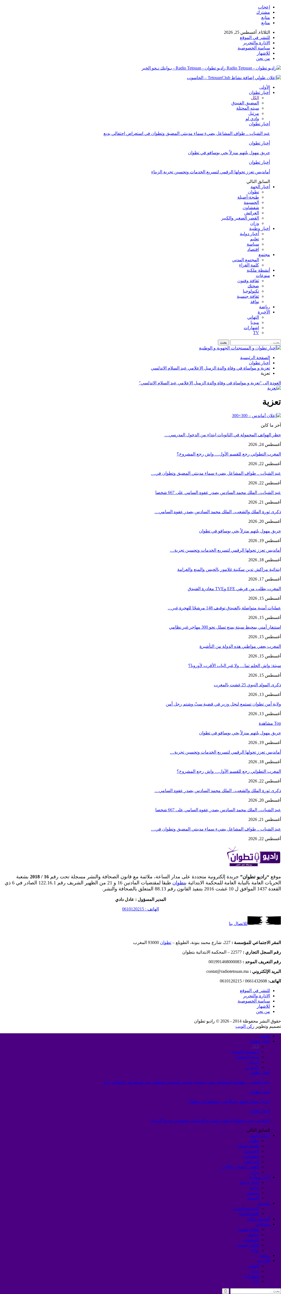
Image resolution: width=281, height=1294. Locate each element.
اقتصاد (253, 249)
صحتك (253, 286)
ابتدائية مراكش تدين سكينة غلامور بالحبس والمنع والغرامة (229, 569)
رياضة (264, 306)
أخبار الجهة (260, 186)
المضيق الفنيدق (245, 103)
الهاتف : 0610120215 (140, 909)
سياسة (253, 244)
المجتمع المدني (245, 259)
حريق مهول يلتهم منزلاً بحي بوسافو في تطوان (229, 152)
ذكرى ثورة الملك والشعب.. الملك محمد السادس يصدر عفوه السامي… (217, 511)
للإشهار (263, 53)
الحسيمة (251, 202)
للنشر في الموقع (255, 37)
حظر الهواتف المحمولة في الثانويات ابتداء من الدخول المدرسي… (222, 434)
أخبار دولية (249, 233)
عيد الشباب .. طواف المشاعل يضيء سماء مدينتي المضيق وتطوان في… (216, 473)
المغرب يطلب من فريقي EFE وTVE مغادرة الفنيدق (234, 588)
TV (256, 332)
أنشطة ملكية (258, 270)
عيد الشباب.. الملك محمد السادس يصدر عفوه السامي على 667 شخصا (218, 492)
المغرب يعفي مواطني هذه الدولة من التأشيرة (240, 646)
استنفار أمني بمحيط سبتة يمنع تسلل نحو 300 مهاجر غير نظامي (225, 627)
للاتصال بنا (238, 923)
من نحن (263, 58)
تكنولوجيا (251, 291)
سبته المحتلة (247, 108)
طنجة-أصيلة (248, 197)
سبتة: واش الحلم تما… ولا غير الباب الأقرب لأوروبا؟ (234, 665)
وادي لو (252, 118)
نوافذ (254, 301)
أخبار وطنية (259, 228)
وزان (254, 223)
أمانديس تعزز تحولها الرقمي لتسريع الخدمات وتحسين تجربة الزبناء (210, 172)
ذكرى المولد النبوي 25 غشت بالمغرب (247, 684)
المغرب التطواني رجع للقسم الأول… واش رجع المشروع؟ (229, 454)
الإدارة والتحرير (256, 42)
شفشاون (251, 207)
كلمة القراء (249, 265)
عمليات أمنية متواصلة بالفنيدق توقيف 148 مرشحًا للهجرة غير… (224, 608)
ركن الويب (244, 1026)
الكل (255, 97)
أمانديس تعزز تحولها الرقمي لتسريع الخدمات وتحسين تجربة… (225, 550)
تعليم (254, 239)
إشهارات (251, 327)
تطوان (253, 192)
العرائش (251, 212)
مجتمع (264, 254)
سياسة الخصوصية (254, 48)
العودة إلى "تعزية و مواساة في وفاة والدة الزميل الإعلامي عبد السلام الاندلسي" (210, 383)
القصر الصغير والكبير (240, 218)
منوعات (263, 275)
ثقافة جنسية (248, 296)
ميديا (255, 322)
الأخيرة (264, 312)
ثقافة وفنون (248, 280)
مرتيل (253, 113)
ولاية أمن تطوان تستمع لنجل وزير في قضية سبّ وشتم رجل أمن (223, 704)
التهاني (253, 317)
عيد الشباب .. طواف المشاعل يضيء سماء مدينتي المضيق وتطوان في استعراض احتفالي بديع (186, 133)
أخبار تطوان (259, 92)
